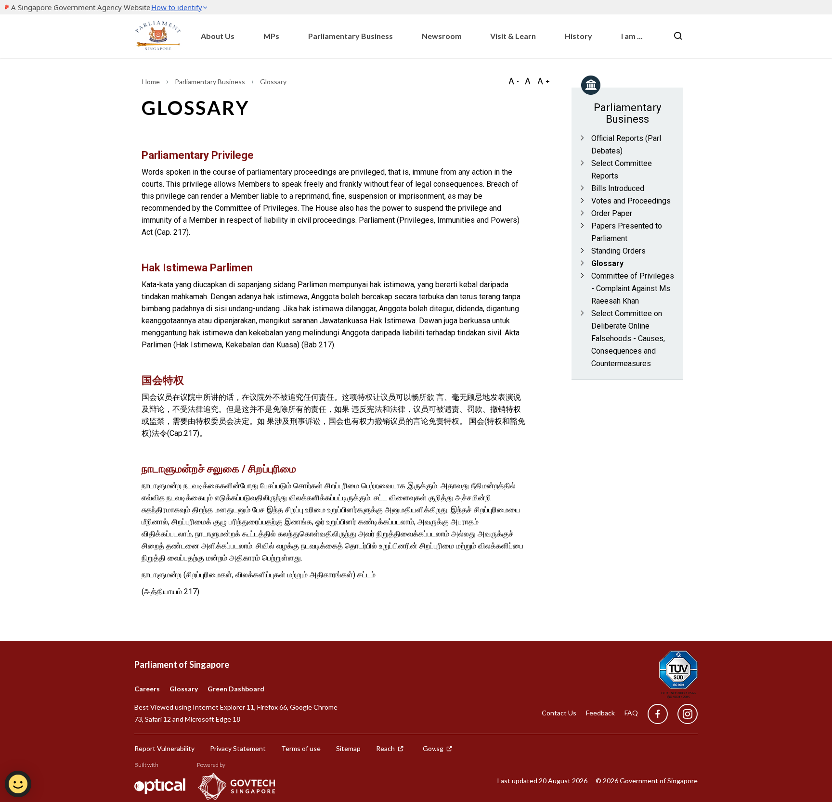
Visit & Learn (513, 35)
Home (151, 81)
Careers (147, 689)
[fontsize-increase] (543, 81)
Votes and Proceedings (631, 200)
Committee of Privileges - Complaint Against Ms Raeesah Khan (632, 288)
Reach (385, 748)
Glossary (607, 263)
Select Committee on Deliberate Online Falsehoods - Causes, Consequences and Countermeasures (628, 338)
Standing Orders (618, 250)
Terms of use (301, 748)
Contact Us (559, 713)
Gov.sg (433, 748)
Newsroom (442, 35)
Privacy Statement (238, 748)
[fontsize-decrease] (513, 81)
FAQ (631, 713)
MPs (271, 35)
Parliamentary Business (350, 35)
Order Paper (611, 213)
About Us (217, 35)
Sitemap (348, 748)
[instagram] (683, 714)
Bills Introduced (617, 188)
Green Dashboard (236, 689)
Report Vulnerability (164, 748)
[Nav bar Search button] (678, 36)
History (578, 35)
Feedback (600, 713)
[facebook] (658, 714)
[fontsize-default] (528, 81)
